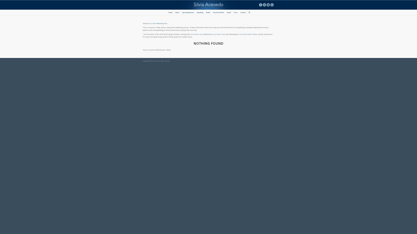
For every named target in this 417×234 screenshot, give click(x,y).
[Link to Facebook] (260, 4)
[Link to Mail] (264, 4)
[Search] (248, 12)
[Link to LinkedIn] (272, 4)
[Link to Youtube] (268, 4)
